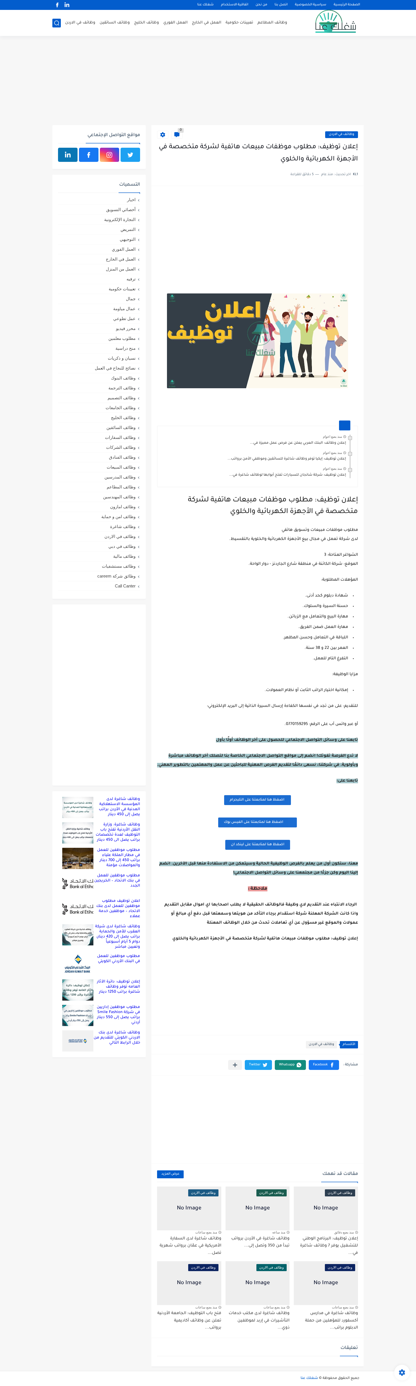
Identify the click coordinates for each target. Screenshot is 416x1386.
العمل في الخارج (206, 23)
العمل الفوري (175, 23)
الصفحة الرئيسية (347, 5)
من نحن (261, 5)
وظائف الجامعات (121, 407)
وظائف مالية (124, 556)
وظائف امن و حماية (118, 516)
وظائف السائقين (115, 23)
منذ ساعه (278, 1232)
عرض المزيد (170, 1174)
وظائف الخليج (146, 23)
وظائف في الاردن (80, 23)
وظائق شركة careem (116, 576)
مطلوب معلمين (122, 338)
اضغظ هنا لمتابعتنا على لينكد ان (257, 845)
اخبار (131, 199)
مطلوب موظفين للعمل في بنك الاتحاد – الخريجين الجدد (117, 881)
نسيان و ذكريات (122, 358)
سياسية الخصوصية (310, 5)
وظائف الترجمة (122, 387)
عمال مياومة (124, 308)
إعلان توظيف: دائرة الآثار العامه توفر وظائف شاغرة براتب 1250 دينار (118, 987)
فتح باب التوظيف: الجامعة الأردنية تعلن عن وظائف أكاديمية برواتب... (189, 1320)
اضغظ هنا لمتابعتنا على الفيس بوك (253, 822)
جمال (131, 298)
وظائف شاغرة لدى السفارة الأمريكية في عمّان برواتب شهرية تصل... (190, 1246)
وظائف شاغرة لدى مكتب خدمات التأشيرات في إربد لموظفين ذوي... (259, 1320)
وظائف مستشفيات (119, 566)
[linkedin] (66, 5)
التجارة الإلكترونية (120, 219)
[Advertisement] (208, 81)
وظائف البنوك (123, 378)
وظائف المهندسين (119, 496)
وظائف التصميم (122, 397)
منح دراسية (125, 348)
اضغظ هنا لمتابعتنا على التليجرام (257, 800)
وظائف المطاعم (272, 23)
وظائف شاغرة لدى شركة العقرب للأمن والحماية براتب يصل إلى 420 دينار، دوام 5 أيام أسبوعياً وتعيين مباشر (117, 936)
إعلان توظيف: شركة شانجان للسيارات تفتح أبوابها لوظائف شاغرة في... (287, 475)
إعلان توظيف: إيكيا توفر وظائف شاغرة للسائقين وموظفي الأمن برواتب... (287, 459)
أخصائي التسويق (121, 209)
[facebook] (57, 5)
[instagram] (109, 155)
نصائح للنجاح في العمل (115, 368)
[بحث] (56, 23)
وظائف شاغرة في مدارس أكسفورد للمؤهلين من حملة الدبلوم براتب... (331, 1320)
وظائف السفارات (120, 437)
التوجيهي (128, 239)
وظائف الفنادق (122, 457)
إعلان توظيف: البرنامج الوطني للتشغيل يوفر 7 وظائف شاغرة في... (329, 1246)
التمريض (128, 229)
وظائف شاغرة (123, 526)
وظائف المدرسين (120, 477)
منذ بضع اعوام (332, 437)
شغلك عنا (205, 5)
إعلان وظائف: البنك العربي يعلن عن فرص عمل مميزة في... (298, 443)
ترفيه (131, 278)
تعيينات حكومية (239, 23)
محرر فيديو (126, 328)
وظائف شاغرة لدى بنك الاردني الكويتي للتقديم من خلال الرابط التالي (117, 1038)
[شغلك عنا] (328, 23)
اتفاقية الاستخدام (234, 5)
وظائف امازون (123, 506)
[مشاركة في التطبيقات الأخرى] (235, 1065)
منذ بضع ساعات (206, 1232)
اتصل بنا (281, 5)
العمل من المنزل (121, 269)
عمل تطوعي (124, 318)
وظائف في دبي (122, 546)
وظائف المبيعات (121, 467)
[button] (324, 1065)
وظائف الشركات (121, 447)
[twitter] (130, 155)
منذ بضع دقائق (344, 1232)
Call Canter (125, 585)
